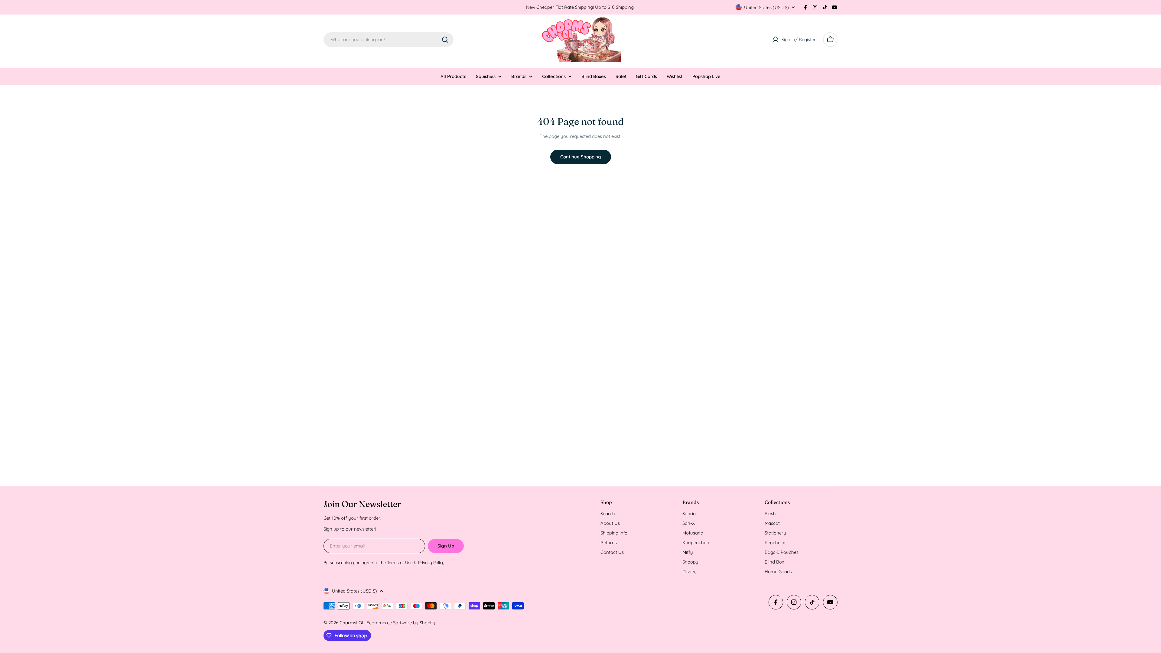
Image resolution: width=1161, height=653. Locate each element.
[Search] (445, 39)
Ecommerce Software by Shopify (400, 622)
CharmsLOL (352, 622)
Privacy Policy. (431, 562)
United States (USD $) (766, 7)
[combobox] (389, 39)
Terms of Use (400, 562)
